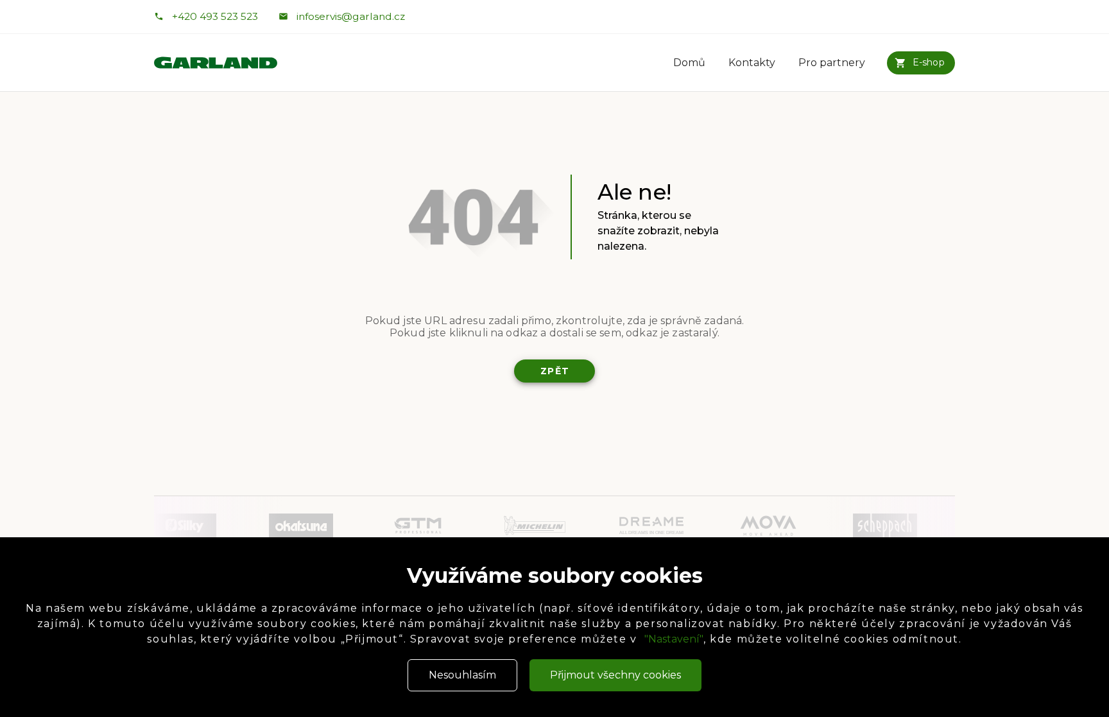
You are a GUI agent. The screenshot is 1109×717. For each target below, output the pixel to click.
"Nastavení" (673, 639)
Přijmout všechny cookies (615, 675)
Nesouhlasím (462, 675)
